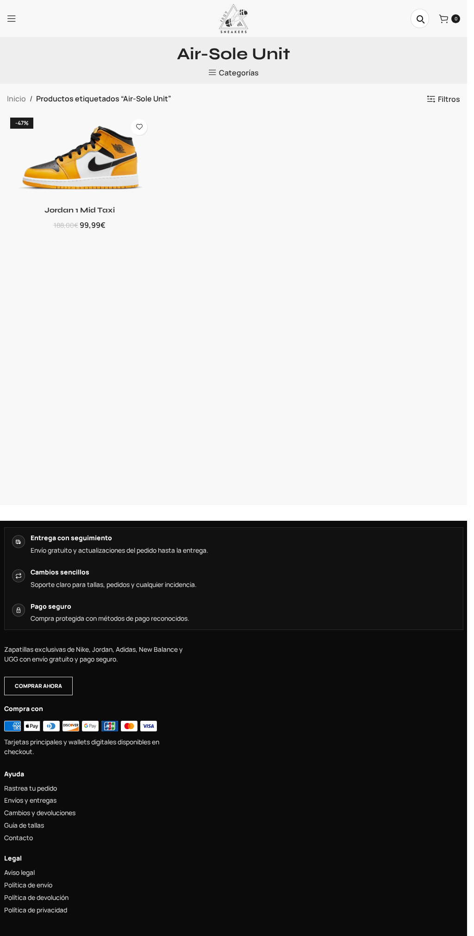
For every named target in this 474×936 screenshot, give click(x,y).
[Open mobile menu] (11, 18)
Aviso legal (19, 872)
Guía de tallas (24, 825)
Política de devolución (36, 897)
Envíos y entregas (30, 800)
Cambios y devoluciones (39, 813)
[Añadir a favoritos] (139, 127)
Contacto (18, 838)
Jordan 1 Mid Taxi (79, 210)
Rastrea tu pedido (30, 788)
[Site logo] (233, 17)
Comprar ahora (38, 685)
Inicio (16, 99)
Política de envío (28, 885)
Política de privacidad (35, 910)
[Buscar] (420, 18)
